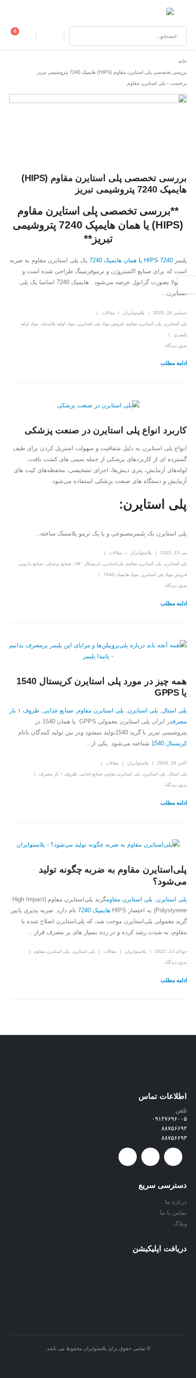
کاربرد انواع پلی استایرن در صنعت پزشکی (106, 430)
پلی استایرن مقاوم (143, 323)
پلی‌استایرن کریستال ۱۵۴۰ (99, 563)
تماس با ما (173, 1212)
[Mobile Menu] (180, 14)
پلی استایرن (175, 323)
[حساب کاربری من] (50, 36)
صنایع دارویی (31, 563)
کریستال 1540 (169, 743)
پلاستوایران (133, 312)
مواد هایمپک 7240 (120, 574)
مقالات (108, 312)
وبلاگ (180, 1223)
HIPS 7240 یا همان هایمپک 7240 (131, 260)
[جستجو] (82, 36)
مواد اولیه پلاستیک (58, 323)
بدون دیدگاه (176, 345)
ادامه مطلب (173, 363)
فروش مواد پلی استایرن (100, 323)
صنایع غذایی (58, 710)
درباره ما (176, 1201)
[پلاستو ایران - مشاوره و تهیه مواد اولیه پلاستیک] (154, 15)
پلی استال (174, 710)
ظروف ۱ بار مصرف (58, 773)
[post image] (98, 126)
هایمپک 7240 (94, 910)
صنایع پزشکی (58, 563)
